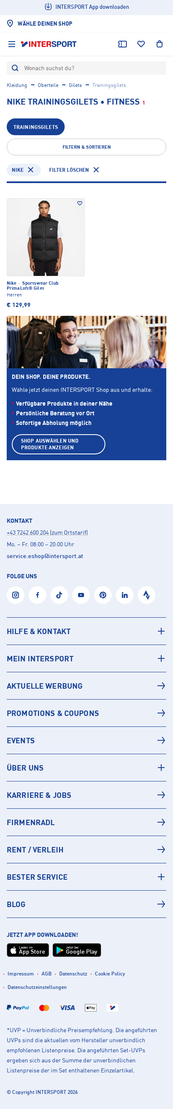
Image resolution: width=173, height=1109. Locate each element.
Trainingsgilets (35, 127)
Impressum (21, 973)
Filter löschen (69, 170)
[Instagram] (15, 595)
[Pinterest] (103, 595)
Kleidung (17, 85)
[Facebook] (37, 595)
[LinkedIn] (125, 595)
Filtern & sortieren (87, 147)
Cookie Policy (110, 973)
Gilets (75, 85)
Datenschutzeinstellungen (37, 987)
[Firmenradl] (86, 822)
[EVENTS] (86, 740)
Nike (18, 170)
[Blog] (86, 904)
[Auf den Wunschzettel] (80, 203)
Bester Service (37, 876)
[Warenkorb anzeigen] (160, 44)
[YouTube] (81, 595)
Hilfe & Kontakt (39, 631)
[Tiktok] (59, 595)
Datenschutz (73, 973)
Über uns (25, 767)
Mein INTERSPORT (40, 658)
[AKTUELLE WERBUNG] (86, 685)
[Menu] (12, 44)
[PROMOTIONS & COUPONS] (86, 713)
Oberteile (48, 85)
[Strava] (146, 595)
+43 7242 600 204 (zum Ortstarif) (47, 532)
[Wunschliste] (141, 44)
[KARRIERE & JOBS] (86, 794)
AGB (47, 973)
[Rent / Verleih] (86, 849)
